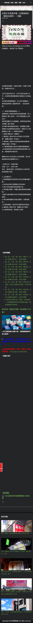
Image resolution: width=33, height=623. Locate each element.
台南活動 (6, 493)
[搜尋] (31, 2)
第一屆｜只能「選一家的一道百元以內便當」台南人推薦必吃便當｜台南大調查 (18, 284)
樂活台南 (15, 621)
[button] (3, 21)
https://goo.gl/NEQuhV (18, 352)
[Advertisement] (16, 66)
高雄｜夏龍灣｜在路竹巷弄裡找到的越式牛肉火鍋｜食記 (15, 533)
